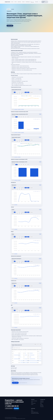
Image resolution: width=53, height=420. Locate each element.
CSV (19, 93)
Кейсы (41, 403)
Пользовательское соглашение (35, 413)
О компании (32, 1)
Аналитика (41, 404)
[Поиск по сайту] (40, 2)
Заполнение (31, 92)
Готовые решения (33, 403)
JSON (21, 93)
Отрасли (32, 404)
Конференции (16, 408)
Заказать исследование (9, 408)
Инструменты (42, 406)
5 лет (16, 92)
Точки (28, 92)
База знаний (41, 405)
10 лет (19, 92)
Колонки (35, 344)
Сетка (25, 92)
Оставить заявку (43, 2)
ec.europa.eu (15, 109)
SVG (21, 164)
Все (14, 92)
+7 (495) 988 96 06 (12, 406)
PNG (17, 93)
